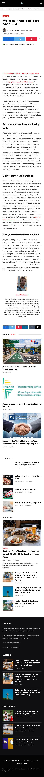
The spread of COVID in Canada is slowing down (21, 73)
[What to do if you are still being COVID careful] (22, 56)
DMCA (23, 760)
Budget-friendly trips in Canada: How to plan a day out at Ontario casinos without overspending (28, 590)
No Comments (8, 33)
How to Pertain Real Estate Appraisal (28, 503)
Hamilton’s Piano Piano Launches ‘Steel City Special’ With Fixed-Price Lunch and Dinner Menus (21, 554)
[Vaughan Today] (22, 3)
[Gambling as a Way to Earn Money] (8, 493)
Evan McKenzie (14, 30)
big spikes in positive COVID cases (20, 82)
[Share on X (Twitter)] (19, 39)
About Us (7, 760)
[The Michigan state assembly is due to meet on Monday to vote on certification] (8, 729)
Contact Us (16, 760)
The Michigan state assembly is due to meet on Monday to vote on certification (27, 728)
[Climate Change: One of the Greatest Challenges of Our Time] (22, 388)
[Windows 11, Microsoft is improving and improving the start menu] (8, 466)
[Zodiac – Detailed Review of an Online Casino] (8, 480)
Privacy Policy (22, 763)
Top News (5, 16)
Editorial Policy (32, 760)
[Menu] (3, 3)
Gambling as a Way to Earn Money (26, 489)
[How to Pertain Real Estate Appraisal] (8, 506)
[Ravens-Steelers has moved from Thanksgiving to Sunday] (8, 743)
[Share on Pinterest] (31, 39)
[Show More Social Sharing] (39, 39)
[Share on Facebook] (8, 39)
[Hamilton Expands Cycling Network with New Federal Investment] (22, 351)
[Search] (41, 3)
